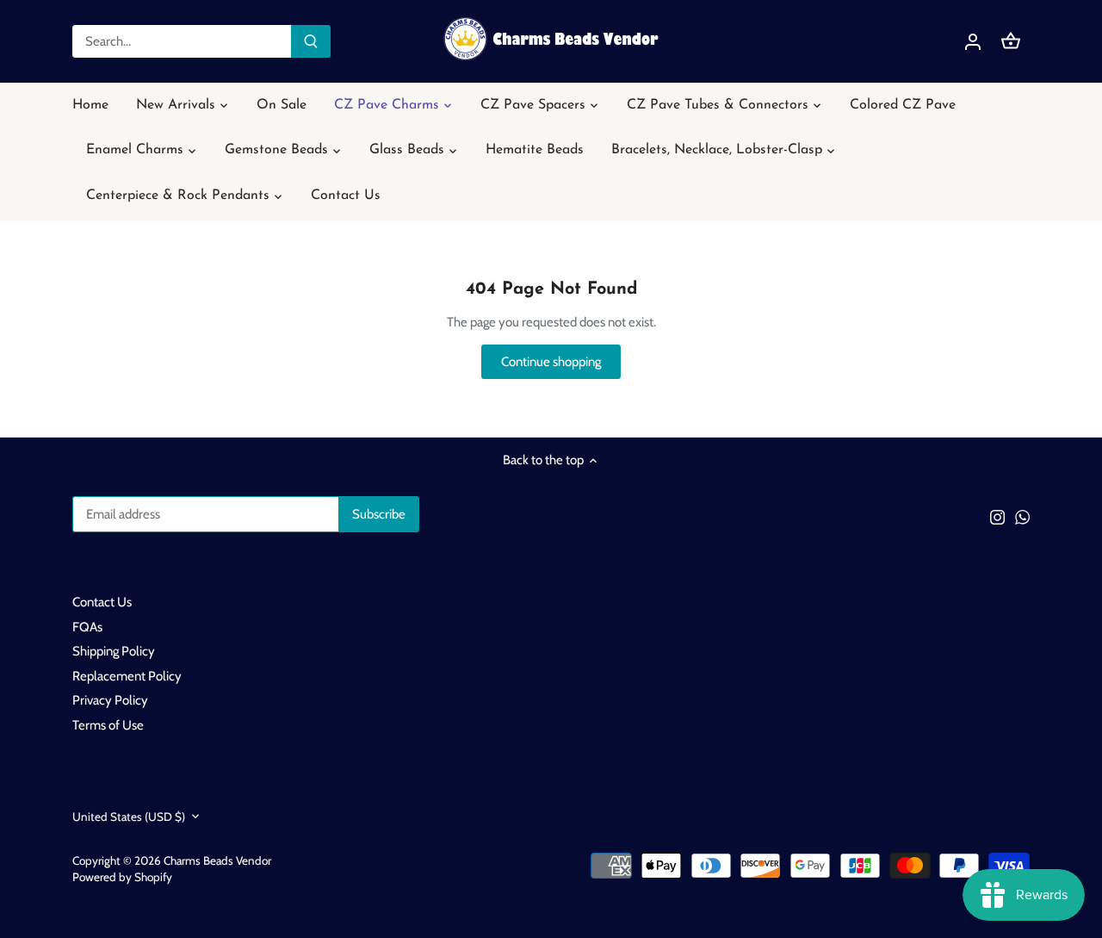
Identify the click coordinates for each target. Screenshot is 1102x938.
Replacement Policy (127, 676)
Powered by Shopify (122, 877)
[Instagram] (997, 517)
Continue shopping (551, 362)
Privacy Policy (110, 700)
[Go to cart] (1010, 41)
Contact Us (102, 602)
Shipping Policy (113, 651)
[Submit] (311, 41)
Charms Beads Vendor (217, 860)
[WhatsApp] (1022, 517)
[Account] (973, 41)
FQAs (87, 627)
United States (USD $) (128, 816)
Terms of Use (108, 725)
